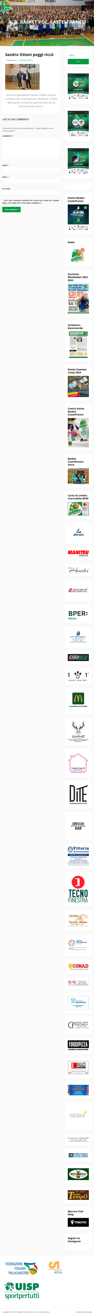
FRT (90, 1312)
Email (5, 177)
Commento (8, 136)
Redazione (11, 60)
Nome (5, 165)
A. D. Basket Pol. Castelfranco (47, 22)
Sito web (6, 189)
